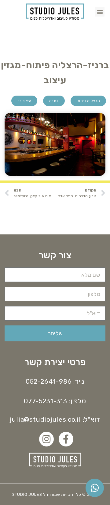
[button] (100, 12)
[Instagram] (46, 439)
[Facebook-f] (66, 439)
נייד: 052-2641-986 (55, 381)
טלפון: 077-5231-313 (55, 401)
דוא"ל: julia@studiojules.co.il (55, 419)
